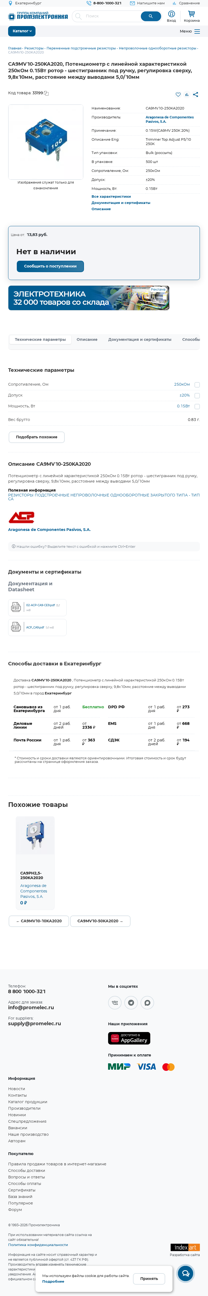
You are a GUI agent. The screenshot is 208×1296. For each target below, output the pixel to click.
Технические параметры (40, 340)
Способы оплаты (24, 1184)
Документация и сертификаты (121, 203)
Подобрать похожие (36, 437)
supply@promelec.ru (34, 1023)
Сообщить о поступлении (50, 266)
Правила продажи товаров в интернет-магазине (57, 1164)
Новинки (17, 1115)
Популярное (20, 1203)
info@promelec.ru (31, 1007)
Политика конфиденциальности (38, 1244)
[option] (45, 142)
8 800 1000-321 (27, 991)
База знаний (20, 1197)
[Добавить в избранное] (178, 94)
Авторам (16, 1141)
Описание (101, 209)
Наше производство (28, 1135)
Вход (171, 20)
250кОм (182, 384)
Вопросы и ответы (26, 1177)
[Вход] (171, 14)
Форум (15, 1210)
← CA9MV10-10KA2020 (39, 921)
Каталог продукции (27, 1102)
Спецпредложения (27, 1122)
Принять (149, 1279)
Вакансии (17, 1128)
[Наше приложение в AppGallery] (129, 1038)
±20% (185, 395)
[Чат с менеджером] (185, 1273)
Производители (24, 1109)
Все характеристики (111, 197)
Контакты (17, 1095)
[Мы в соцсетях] (115, 1002)
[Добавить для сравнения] (187, 94)
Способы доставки (26, 1171)
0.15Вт (183, 406)
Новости (16, 1089)
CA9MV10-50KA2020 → (100, 921)
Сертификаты (21, 1190)
